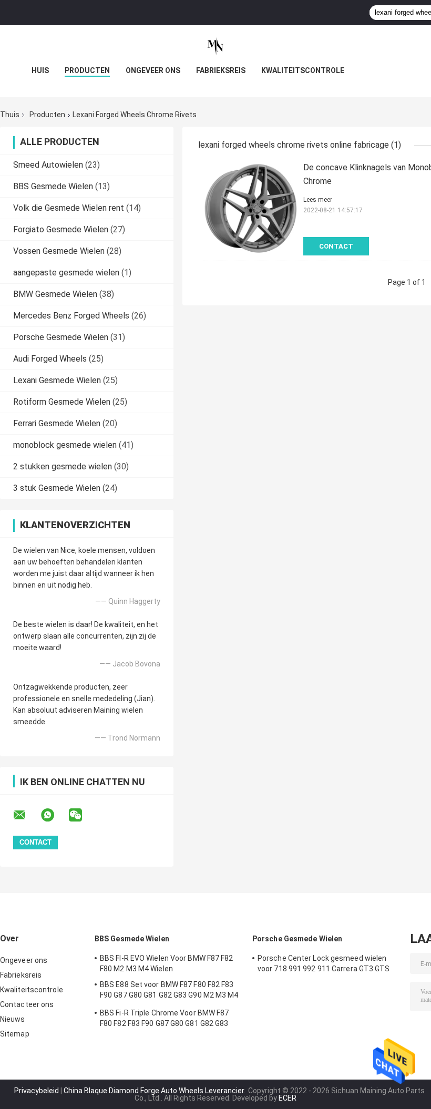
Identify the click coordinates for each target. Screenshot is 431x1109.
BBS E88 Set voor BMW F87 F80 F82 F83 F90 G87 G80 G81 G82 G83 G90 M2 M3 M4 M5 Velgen (169, 991)
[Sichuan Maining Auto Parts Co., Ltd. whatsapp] (54, 815)
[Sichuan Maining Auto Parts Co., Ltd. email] (26, 815)
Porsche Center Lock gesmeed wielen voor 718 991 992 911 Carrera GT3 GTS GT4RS (324, 965)
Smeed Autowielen (48, 165)
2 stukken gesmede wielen (62, 466)
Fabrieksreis (220, 70)
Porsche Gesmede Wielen (60, 337)
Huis (40, 70)
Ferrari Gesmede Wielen (56, 423)
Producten (87, 70)
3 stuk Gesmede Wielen (56, 488)
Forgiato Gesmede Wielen (60, 229)
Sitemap (14, 1034)
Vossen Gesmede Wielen (59, 251)
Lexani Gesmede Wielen (57, 380)
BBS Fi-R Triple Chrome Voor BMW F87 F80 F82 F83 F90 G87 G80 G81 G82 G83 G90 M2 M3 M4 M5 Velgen (164, 1020)
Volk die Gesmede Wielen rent (68, 208)
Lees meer (317, 199)
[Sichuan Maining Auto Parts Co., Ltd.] (215, 46)
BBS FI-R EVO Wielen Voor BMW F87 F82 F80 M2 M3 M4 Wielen (166, 963)
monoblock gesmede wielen (65, 445)
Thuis (9, 114)
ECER (287, 1098)
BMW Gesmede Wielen (55, 294)
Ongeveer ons (153, 70)
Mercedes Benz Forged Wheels (71, 316)
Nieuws (12, 1019)
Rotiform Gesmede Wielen (61, 402)
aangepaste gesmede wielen (66, 273)
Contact (336, 246)
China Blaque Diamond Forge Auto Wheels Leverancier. (155, 1090)
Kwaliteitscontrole (302, 70)
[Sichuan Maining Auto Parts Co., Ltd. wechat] (82, 815)
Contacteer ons (27, 1004)
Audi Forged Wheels (50, 359)
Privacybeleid (36, 1090)
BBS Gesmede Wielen (53, 186)
